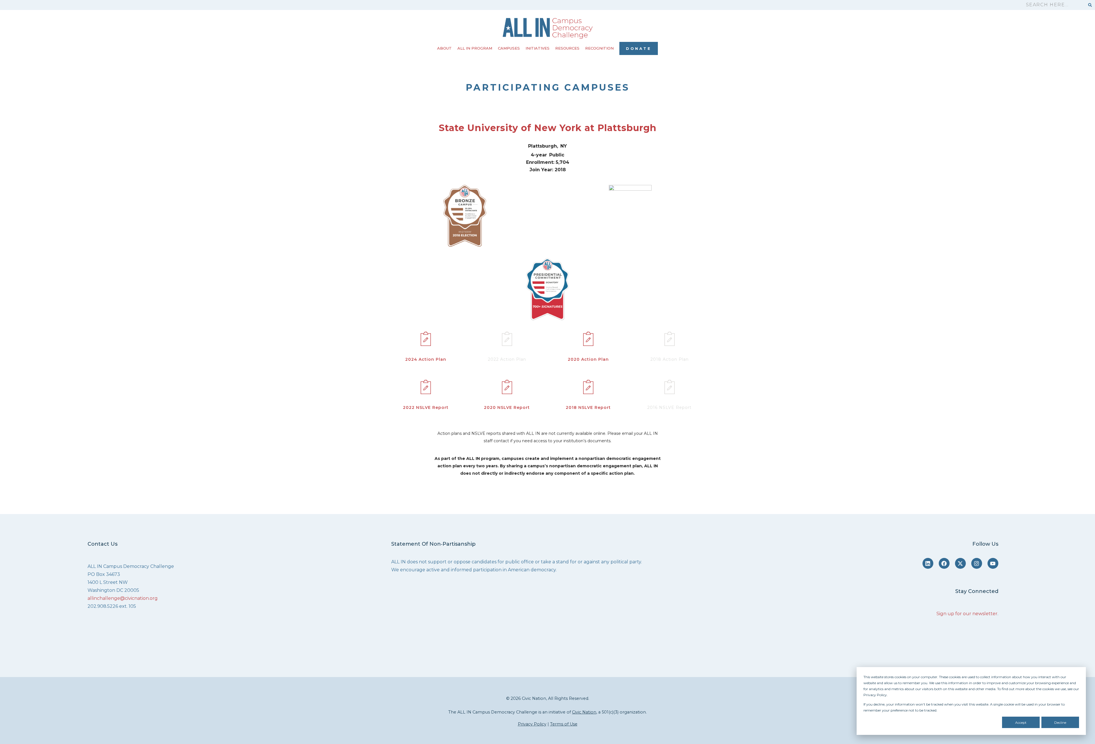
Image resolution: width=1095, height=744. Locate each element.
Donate (638, 48)
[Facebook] (944, 563)
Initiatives (537, 48)
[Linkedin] (927, 563)
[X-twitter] (960, 563)
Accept (1021, 722)
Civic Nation (584, 712)
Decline (1060, 722)
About (444, 48)
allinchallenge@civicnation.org (123, 598)
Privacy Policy (532, 724)
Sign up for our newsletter (966, 613)
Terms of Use (563, 724)
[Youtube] (992, 563)
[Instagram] (976, 563)
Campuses (509, 48)
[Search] (1090, 5)
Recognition (599, 48)
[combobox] (1053, 5)
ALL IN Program (474, 48)
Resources (567, 48)
